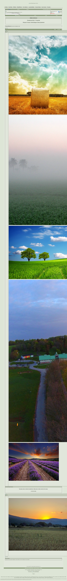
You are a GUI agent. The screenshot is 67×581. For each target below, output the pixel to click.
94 (8, 579)
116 (30, 579)
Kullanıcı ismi (52, 11)
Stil (61, 29)
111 (25, 579)
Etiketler (28, 9)
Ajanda (46, 15)
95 (9, 579)
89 (4, 579)
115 (29, 579)
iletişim (38, 577)
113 (27, 579)
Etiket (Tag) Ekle (7, 558)
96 (10, 579)
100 (12, 579)
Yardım (35, 15)
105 (18, 579)
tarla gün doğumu (18, 559)
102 (14, 579)
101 (13, 579)
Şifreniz (51, 12)
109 (24, 579)
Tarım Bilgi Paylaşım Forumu (10, 12)
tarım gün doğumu (27, 559)
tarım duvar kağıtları (22, 559)
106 (19, 579)
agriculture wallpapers (12, 559)
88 (3, 579)
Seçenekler (58, 29)
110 (20, 579)
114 (28, 579)
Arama (57, 15)
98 (2, 579)
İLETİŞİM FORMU (33, 491)
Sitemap (18, 9)
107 (21, 579)
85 (0, 579)
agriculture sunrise (7, 559)
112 (26, 579)
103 (15, 579)
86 (1, 579)
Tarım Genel (15, 12)
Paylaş (55, 29)
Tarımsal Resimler (20, 12)
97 (11, 579)
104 (17, 579)
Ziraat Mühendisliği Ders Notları (47, 9)
